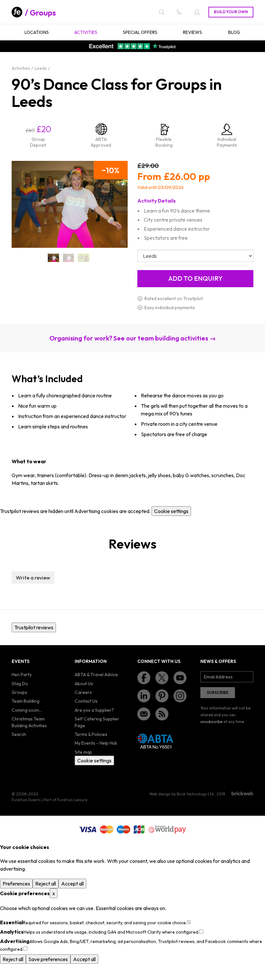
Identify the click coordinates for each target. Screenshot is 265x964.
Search (19, 734)
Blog (234, 32)
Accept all (72, 883)
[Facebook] (144, 677)
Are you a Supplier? (94, 710)
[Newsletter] (144, 713)
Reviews (192, 32)
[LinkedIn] (144, 695)
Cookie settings (171, 511)
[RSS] (162, 713)
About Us (84, 683)
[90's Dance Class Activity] (68, 258)
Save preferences (48, 959)
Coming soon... (27, 710)
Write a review (33, 577)
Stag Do (20, 683)
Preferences (16, 883)
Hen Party (22, 674)
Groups (43, 12)
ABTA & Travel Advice (96, 674)
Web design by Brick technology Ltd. (182, 793)
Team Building (25, 701)
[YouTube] (180, 677)
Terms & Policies (91, 734)
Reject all (45, 883)
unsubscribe (211, 721)
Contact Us (86, 701)
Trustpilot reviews (33, 627)
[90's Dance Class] (53, 258)
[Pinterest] (162, 695)
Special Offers (140, 32)
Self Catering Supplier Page (97, 722)
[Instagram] (180, 695)
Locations (37, 32)
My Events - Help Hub (96, 743)
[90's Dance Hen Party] (83, 258)
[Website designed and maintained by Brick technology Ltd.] (242, 793)
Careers (83, 692)
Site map (83, 752)
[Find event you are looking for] (161, 11)
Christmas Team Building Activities (29, 722)
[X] (162, 677)
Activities (85, 32)
